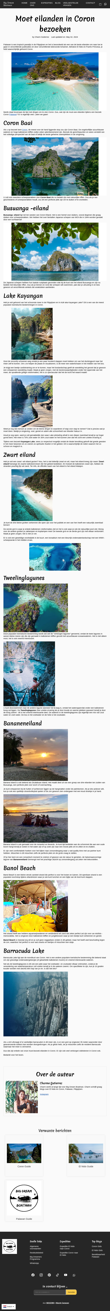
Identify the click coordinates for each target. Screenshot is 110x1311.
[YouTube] (65, 1275)
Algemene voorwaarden (35, 1247)
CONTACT (90, 3)
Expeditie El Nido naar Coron (67, 1247)
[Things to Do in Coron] (24, 1154)
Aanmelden (71, 1292)
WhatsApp (34, 1263)
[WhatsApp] (73, 1275)
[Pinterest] (49, 1275)
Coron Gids (97, 1246)
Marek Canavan (62, 1303)
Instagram (44, 1094)
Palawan (13, 114)
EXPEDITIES (47, 3)
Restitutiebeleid (36, 1253)
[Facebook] (32, 1275)
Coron (24, 130)
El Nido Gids (97, 1250)
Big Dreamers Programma (36, 1258)
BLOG (57, 3)
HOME (24, 3)
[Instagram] (41, 1275)
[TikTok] (57, 1275)
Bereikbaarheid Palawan (98, 1255)
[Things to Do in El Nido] (86, 1154)
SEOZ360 (50, 1303)
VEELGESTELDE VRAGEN (70, 4)
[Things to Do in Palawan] (24, 1198)
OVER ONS (32, 4)
